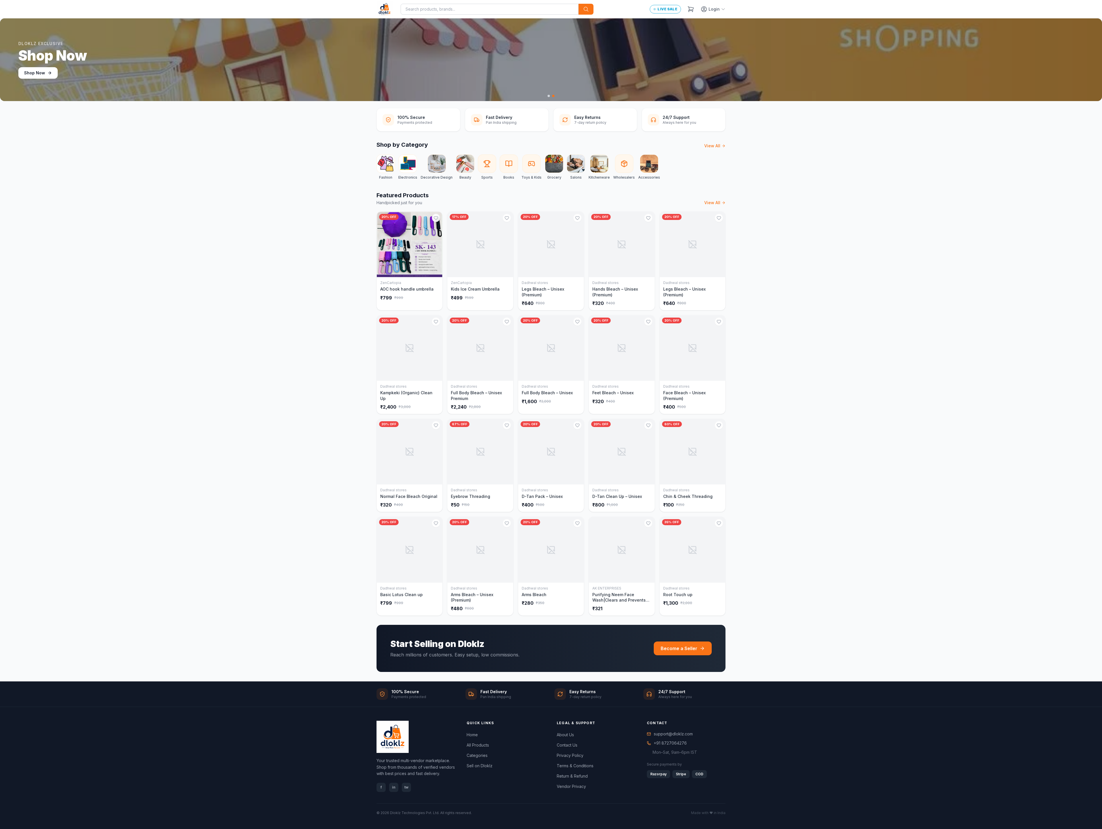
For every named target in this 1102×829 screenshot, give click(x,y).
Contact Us (567, 745)
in (393, 787)
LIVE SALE (667, 9)
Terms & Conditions (575, 765)
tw (406, 787)
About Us (565, 734)
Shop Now (34, 72)
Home (472, 734)
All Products (478, 745)
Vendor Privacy (571, 786)
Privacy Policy (570, 755)
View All (712, 145)
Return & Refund (572, 776)
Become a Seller (679, 648)
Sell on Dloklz (479, 765)
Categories (477, 755)
